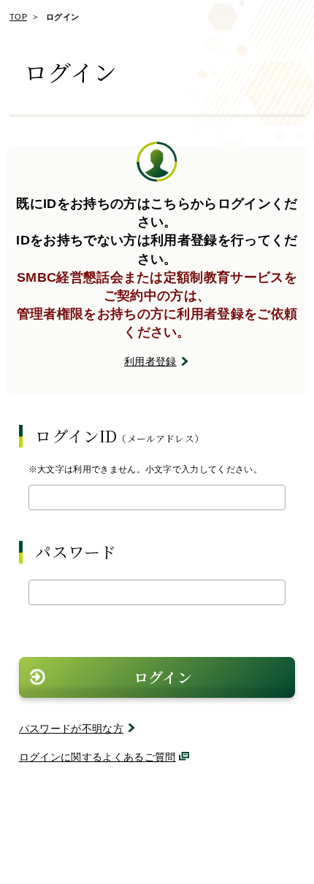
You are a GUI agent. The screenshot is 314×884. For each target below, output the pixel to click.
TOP (18, 16)
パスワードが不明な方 (71, 728)
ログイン (163, 677)
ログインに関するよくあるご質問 (97, 757)
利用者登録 (150, 361)
